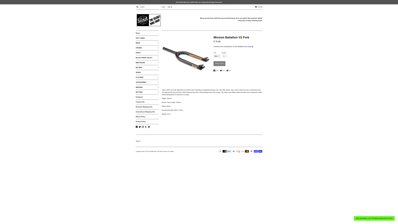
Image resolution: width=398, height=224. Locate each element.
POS (158, 151)
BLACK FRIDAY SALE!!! (147, 57)
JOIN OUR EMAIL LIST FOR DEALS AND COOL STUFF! (374, 218)
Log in (163, 7)
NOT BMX (147, 92)
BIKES (147, 43)
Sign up (169, 7)
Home (138, 33)
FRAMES (147, 48)
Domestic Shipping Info (144, 107)
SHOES (138, 72)
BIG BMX (147, 67)
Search (138, 141)
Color (215, 52)
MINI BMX (147, 87)
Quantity (224, 52)
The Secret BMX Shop (150, 151)
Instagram (139, 97)
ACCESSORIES (147, 82)
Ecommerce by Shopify (168, 151)
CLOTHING (147, 77)
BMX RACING (147, 62)
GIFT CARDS (140, 38)
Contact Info (140, 102)
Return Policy (140, 116)
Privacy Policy (141, 121)
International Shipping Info (145, 112)
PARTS (147, 53)
